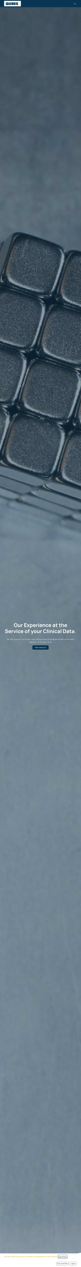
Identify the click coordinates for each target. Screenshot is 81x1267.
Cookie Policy (62, 1257)
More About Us (40, 647)
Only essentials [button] (62, 1264)
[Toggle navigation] (75, 3)
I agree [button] (73, 1264)
